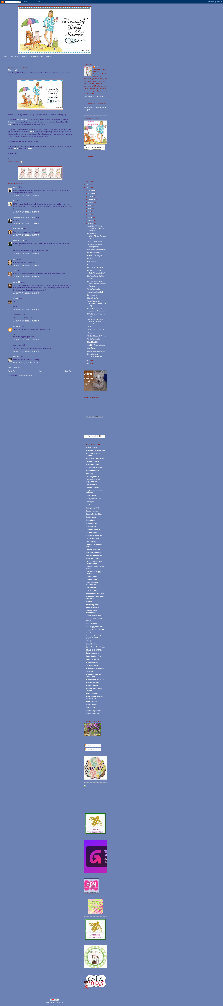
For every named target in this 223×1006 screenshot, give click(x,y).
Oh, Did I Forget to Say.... (96, 345)
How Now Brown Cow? (94, 556)
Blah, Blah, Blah (92, 342)
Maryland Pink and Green (95, 594)
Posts (88, 745)
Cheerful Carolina (92, 488)
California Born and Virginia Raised (93, 481)
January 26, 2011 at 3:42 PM (26, 351)
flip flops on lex (91, 532)
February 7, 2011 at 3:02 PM (26, 363)
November (91, 193)
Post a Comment (14, 368)
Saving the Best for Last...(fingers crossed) (95, 637)
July (89, 205)
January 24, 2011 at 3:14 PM (26, 196)
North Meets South (92, 608)
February (91, 220)
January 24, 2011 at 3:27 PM (26, 212)
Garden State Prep (92, 538)
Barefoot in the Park (93, 461)
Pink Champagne (92, 624)
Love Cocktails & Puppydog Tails (92, 583)
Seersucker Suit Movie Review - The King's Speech (95, 321)
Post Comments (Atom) (25, 375)
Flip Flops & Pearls (93, 529)
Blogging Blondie (92, 470)
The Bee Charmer (92, 662)
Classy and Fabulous (93, 499)
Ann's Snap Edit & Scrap (95, 458)
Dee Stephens (18, 229)
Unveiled (90, 259)
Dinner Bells (90, 520)
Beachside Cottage (92, 464)
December (91, 190)
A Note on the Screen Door (95, 450)
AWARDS (49, 57)
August (90, 202)
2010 (88, 361)
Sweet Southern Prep (93, 656)
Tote (14, 270)
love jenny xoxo (91, 587)
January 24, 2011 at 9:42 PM (26, 321)
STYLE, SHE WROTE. (94, 650)
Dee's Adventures (92, 511)
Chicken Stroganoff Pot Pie (96, 336)
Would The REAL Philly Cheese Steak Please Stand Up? (95, 228)
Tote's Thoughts (92, 693)
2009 (88, 364)
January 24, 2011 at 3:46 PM (26, 223)
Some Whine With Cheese (95, 647)
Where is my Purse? (93, 711)
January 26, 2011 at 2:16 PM (26, 340)
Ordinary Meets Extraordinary (91, 611)
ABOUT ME (15, 57)
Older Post (68, 371)
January (91, 223)
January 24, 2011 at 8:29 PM (26, 277)
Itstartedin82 (17, 326)
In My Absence (92, 295)
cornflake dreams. (92, 505)
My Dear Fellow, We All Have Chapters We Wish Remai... (96, 284)
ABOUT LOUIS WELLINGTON (32, 57)
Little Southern (91, 579)
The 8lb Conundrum (93, 327)
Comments (90, 749)
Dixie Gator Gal (91, 523)
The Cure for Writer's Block (95, 668)
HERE (32, 132)
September (92, 199)
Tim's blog (11, 122)
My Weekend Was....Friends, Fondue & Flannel (96, 236)
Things (89, 333)
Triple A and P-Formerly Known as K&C (94, 697)
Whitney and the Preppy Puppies (24, 217)
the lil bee (89, 671)
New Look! (13, 70)
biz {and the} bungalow (94, 467)
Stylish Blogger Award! (95, 241)
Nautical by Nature (92, 605)
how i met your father (93, 552)
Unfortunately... (92, 262)
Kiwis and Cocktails (93, 559)
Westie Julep (90, 707)
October (91, 196)
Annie (15, 187)
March (90, 217)
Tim (9, 124)
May (89, 211)
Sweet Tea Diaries (92, 659)
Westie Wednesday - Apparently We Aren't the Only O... (96, 303)
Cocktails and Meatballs (95, 292)
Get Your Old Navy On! (95, 256)
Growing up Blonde (93, 549)
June (90, 208)
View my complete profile (94, 96)
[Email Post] (21, 162)
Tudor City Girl (91, 701)
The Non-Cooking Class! (95, 330)
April (89, 214)
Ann (14, 259)
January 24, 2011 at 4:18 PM (26, 254)
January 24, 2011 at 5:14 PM (26, 265)
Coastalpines (90, 502)
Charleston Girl (91, 485)
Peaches (16, 356)
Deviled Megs (91, 517)
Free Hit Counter (54, 1002)
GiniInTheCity (91, 541)
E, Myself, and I (91, 526)
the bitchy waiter (92, 665)
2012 (88, 184)
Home (5, 57)
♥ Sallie (15, 298)
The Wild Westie (92, 685)
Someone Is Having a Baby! (96, 250)
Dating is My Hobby (93, 508)
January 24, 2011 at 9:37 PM (26, 309)
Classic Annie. (91, 496)
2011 (88, 188)
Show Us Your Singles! (95, 268)
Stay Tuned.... (92, 348)
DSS (97, 67)
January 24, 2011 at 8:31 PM (26, 293)
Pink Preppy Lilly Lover (94, 627)
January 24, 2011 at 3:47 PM (26, 235)
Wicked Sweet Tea (92, 714)
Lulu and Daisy (91, 590)
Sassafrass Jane (92, 633)
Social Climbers (92, 644)
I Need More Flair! (93, 298)
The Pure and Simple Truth (95, 679)
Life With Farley (91, 576)
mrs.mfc (89, 602)
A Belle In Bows (91, 447)
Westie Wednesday (93, 253)
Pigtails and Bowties (93, 616)
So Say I (89, 641)
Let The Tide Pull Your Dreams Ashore (94, 562)
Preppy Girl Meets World (95, 630)
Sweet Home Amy (92, 653)
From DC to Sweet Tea (94, 535)
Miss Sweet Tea (22, 119)
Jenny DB (16, 282)
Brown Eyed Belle (92, 477)
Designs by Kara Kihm (94, 514)
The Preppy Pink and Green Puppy (93, 675)
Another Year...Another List (96, 351)
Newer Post (12, 371)
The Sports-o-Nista (92, 682)
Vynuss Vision (91, 704)
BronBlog (89, 473)
